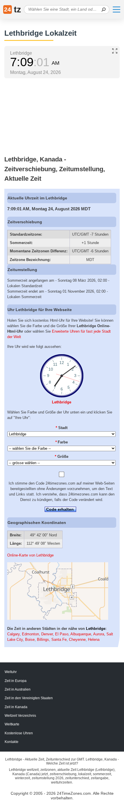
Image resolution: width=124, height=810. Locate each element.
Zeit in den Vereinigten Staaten (29, 698)
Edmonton (30, 634)
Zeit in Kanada (16, 707)
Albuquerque (80, 634)
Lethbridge (61, 402)
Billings (43, 639)
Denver (47, 634)
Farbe (61, 442)
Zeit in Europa (16, 681)
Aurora (98, 634)
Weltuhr (11, 672)
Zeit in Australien (18, 689)
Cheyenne (77, 639)
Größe (61, 456)
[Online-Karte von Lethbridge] (57, 618)
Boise (30, 639)
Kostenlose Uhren (19, 733)
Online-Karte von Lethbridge (30, 555)
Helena (93, 639)
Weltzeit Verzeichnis (20, 716)
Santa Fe (59, 639)
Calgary (13, 634)
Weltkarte (12, 724)
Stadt (61, 428)
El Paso (61, 634)
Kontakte (11, 742)
